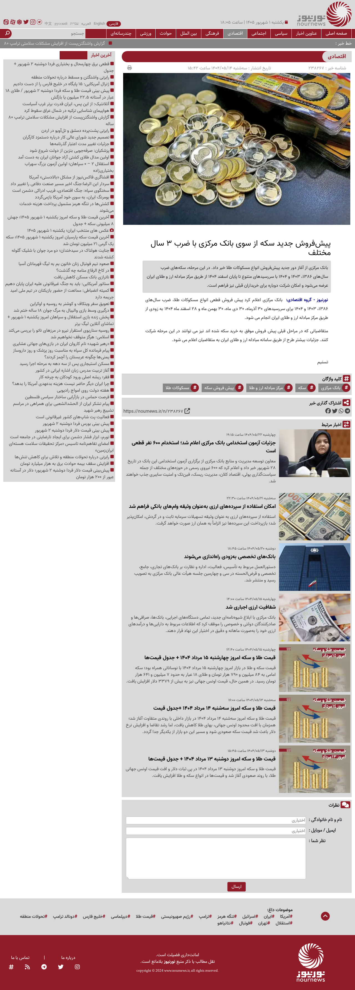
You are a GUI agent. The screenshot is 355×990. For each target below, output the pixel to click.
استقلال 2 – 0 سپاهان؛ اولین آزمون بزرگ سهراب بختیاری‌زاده (69, 167)
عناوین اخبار (306, 33)
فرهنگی (212, 33)
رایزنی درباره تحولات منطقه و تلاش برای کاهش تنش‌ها (62, 457)
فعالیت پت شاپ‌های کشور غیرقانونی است (73, 417)
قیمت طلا (144, 916)
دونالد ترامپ (64, 916)
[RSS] (27, 967)
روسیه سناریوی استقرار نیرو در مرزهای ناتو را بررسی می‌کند (59, 330)
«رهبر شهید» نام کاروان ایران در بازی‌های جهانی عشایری (61, 343)
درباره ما (68, 957)
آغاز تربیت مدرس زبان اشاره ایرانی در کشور (73, 370)
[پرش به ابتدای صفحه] (325, 916)
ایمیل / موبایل (323, 830)
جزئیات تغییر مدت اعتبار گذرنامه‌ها (80, 144)
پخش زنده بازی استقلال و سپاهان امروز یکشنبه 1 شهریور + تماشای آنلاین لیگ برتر (60, 321)
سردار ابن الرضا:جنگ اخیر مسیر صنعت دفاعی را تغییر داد (60, 184)
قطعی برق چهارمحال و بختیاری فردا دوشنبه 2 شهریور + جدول (64, 67)
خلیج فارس (93, 916)
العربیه (86, 24)
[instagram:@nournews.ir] (77, 967)
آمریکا (285, 916)
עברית (74, 24)
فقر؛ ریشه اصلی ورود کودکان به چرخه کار (74, 377)
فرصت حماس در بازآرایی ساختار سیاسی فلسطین (67, 397)
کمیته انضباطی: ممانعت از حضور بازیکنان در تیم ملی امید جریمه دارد (62, 294)
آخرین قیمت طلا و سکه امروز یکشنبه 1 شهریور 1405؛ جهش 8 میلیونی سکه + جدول (60, 221)
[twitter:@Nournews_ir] (61, 967)
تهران (262, 923)
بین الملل (188, 33)
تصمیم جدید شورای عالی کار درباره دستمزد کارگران (66, 137)
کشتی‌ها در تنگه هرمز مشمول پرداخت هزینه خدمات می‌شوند (66, 207)
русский (61, 24)
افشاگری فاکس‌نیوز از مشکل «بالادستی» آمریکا (69, 177)
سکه (302, 388)
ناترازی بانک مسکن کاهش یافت (82, 277)
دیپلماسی (119, 916)
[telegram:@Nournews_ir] (44, 967)
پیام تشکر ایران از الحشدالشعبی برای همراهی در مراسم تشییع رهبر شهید (63, 407)
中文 (48, 24)
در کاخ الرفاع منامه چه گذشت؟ (83, 270)
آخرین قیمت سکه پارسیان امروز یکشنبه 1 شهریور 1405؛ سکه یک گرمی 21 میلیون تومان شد (60, 241)
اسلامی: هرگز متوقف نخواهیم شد (80, 337)
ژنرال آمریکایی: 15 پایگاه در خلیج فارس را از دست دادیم (61, 84)
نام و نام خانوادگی (326, 820)
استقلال (283, 923)
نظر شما (318, 841)
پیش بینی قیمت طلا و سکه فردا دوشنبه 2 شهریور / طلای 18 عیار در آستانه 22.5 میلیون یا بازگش (60, 94)
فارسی (113, 24)
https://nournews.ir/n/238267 (153, 411)
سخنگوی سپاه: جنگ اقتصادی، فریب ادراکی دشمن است (61, 190)
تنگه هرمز (225, 916)
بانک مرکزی (331, 388)
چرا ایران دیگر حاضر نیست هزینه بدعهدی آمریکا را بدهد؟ (61, 383)
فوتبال (244, 923)
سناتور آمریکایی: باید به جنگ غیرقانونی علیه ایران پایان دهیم (57, 284)
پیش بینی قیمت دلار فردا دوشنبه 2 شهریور (72, 430)
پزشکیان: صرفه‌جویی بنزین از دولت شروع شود (70, 150)
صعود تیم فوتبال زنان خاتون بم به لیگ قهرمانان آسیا (64, 264)
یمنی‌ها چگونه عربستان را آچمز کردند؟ (77, 357)
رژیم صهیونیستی (176, 916)
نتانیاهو (224, 923)
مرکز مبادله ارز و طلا (266, 388)
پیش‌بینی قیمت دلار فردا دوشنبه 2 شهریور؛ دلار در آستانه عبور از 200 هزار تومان (62, 474)
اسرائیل (248, 916)
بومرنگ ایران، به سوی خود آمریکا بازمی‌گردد (72, 197)
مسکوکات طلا (177, 388)
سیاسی (281, 33)
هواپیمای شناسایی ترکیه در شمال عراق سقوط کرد (67, 110)
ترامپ (204, 916)
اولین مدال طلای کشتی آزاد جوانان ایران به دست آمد (64, 157)
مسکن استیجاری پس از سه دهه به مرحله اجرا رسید (65, 363)
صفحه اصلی (336, 33)
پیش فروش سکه (219, 388)
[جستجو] (7, 33)
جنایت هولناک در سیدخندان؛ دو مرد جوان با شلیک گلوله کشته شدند (63, 254)
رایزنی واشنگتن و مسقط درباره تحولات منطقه (70, 77)
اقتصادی (235, 33)
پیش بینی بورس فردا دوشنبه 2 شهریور (76, 423)
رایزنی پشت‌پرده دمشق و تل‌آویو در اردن (75, 130)
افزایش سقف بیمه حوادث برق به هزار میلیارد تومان (65, 463)
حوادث (166, 33)
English (99, 24)
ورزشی (145, 33)
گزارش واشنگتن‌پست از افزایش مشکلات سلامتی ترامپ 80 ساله (67, 43)
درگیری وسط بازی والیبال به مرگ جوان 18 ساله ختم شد (62, 310)
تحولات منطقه (32, 916)
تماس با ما (20, 957)
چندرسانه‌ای (121, 33)
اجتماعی (259, 33)
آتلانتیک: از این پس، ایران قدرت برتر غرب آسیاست (66, 104)
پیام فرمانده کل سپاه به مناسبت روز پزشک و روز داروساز (61, 350)
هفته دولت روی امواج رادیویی (83, 390)
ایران (268, 916)
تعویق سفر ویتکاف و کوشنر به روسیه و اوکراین (70, 304)
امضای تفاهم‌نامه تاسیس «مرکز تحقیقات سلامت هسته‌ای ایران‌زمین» (61, 447)
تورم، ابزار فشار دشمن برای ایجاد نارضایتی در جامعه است (60, 437)
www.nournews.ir (176, 970)
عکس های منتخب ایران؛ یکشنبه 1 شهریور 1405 (68, 230)
